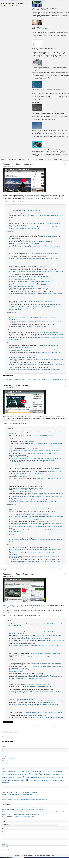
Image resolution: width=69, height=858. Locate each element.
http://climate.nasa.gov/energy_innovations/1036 (37, 656)
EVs (35, 567)
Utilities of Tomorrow (6, 834)
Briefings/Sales (42, 159)
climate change (36, 771)
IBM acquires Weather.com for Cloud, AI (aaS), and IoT (43, 111)
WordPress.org (5, 849)
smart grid (23, 780)
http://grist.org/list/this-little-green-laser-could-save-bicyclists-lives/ (47, 493)
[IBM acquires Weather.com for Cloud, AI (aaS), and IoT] (37, 110)
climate (31, 379)
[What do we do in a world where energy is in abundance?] (37, 47)
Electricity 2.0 (4, 159)
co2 (55, 771)
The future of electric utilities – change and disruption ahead (44, 8)
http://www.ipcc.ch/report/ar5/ (34, 210)
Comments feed (5, 846)
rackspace (51, 567)
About (49, 159)
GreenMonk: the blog (12, 3)
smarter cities (12, 159)
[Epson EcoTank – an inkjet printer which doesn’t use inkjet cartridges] (37, 148)
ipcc (48, 379)
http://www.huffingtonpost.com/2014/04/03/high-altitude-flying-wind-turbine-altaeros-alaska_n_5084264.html (34, 246)
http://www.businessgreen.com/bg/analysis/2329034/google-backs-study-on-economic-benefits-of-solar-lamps (35, 458)
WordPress (47, 855)
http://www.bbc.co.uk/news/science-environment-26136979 (40, 686)
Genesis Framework (40, 855)
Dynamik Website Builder (29, 855)
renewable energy (58, 777)
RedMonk (4, 831)
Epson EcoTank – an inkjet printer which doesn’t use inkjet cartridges (46, 149)
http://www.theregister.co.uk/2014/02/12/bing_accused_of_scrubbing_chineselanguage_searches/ (32, 675)
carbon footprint (20, 771)
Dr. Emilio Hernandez (6, 814)
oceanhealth (46, 725)
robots (50, 725)
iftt (37, 379)
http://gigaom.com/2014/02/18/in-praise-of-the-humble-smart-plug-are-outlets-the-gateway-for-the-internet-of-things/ (36, 523)
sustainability (34, 159)
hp (21, 777)
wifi (6, 380)
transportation (21, 159)
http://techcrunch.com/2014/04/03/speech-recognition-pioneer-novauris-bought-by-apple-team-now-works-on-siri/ (35, 289)
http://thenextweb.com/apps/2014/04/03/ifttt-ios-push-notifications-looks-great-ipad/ (28, 276)
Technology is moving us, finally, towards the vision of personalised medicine (48, 89)
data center (8, 774)
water (58, 780)
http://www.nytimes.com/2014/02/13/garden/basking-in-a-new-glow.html (33, 638)
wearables (62, 780)
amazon (4, 771)
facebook (10, 777)
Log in (3, 842)
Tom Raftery (5, 807)
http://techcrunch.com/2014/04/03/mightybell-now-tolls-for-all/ (36, 281)
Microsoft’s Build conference (45, 196)
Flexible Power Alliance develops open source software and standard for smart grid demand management (24, 799)
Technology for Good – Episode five (18, 385)
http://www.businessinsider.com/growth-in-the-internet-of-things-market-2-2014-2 (28, 513)
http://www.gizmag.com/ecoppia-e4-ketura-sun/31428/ (45, 235)
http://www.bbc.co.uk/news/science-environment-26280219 (40, 435)
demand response (18, 774)
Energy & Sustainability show (8, 758)
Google (15, 777)
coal (63, 771)
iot (46, 379)
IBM (24, 777)
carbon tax (27, 379)
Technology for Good (57, 159)
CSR (3, 774)
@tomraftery (6, 612)
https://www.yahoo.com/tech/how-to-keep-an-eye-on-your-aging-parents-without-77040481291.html (32, 501)
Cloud (28, 159)
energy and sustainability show (53, 774)
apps (22, 379)
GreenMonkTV (11, 379)
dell (11, 774)
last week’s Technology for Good (11, 605)
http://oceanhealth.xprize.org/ (26, 699)
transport (5, 569)
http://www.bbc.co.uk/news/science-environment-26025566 (37, 684)
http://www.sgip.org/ (29, 441)
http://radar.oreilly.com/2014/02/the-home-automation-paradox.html (39, 519)
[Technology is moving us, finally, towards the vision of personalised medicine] (37, 88)
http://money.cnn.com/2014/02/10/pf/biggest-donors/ (51, 717)
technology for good (58, 567)
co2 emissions (59, 771)
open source (48, 777)
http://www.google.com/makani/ (31, 243)
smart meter (31, 780)
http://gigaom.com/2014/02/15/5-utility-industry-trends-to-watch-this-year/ (45, 443)
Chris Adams (5, 809)
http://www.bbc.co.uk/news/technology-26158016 (35, 715)
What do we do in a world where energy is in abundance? (44, 48)
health (37, 567)
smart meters (37, 780)
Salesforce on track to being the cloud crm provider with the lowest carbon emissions (50, 130)
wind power (11, 782)
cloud (35, 379)
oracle (52, 777)
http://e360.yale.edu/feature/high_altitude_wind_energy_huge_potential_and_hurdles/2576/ (30, 241)
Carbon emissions (11, 771)
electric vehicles (24, 567)
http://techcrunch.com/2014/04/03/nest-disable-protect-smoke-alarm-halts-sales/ (28, 326)
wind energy (5, 782)
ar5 (24, 379)
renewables (56, 379)
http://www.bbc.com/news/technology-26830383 (46, 332)
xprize (62, 725)
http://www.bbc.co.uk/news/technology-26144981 (46, 706)
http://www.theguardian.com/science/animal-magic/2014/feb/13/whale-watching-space (43, 700)
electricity (27, 774)
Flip (4, 746)
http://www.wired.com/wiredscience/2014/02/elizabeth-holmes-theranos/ (26, 488)
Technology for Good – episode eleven (19, 164)
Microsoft (52, 379)
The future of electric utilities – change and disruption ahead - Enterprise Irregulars (20, 811)
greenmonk (19, 777)
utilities (55, 780)
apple (7, 771)
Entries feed (5, 844)
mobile (44, 777)
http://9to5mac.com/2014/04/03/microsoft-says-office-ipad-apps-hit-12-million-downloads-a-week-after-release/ (35, 268)
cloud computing (49, 771)
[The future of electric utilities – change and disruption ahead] (37, 7)
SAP (12, 780)
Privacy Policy (5, 760)
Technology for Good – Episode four (18, 574)
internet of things (41, 379)
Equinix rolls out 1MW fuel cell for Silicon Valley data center (21, 816)
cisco (26, 771)
